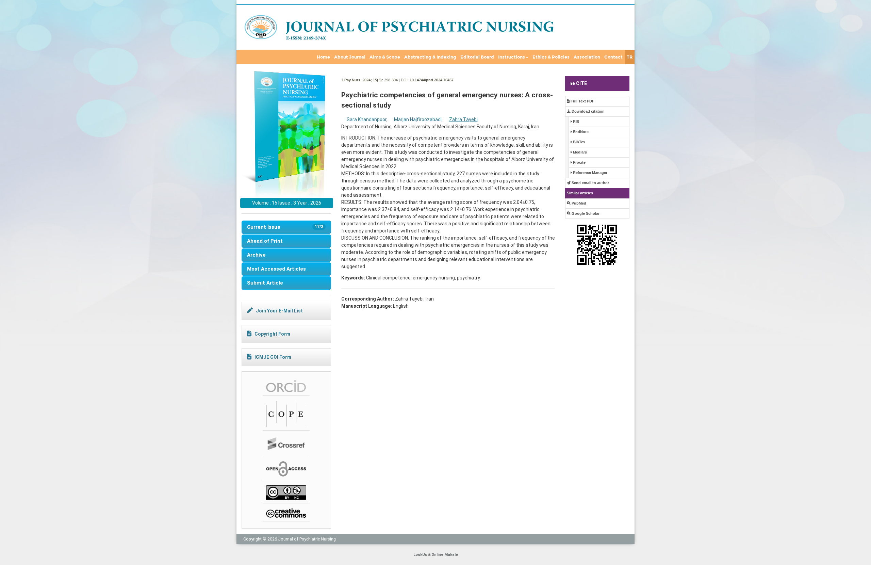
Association (587, 57)
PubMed (578, 203)
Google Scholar (585, 213)
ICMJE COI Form (272, 357)
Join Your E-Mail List (279, 310)
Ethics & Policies (551, 57)
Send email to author (590, 183)
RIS (575, 121)
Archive (256, 255)
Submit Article (265, 283)
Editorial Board (477, 57)
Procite (579, 162)
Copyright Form (272, 334)
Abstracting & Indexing (430, 57)
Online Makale (444, 554)
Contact (613, 57)
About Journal (349, 57)
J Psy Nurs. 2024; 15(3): (362, 80)
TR (629, 57)
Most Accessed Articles (276, 269)
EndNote (580, 132)
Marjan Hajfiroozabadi (418, 119)
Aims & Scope (384, 57)
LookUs (420, 554)
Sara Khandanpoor (367, 119)
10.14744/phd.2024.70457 (432, 80)
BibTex (578, 142)
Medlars (579, 152)
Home (323, 57)
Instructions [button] (511, 57)
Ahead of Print (265, 241)
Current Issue (285, 227)
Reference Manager (589, 173)
